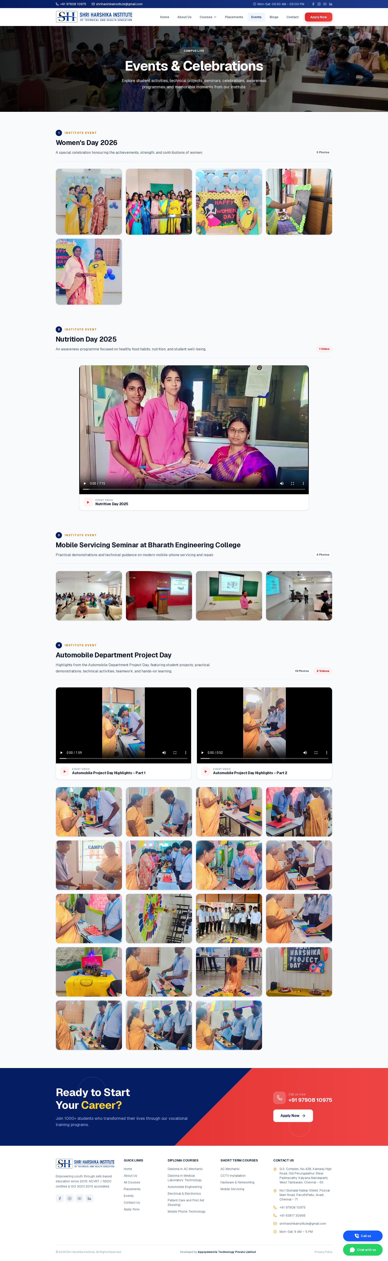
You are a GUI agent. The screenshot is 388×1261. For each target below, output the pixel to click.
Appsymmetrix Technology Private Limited (227, 1252)
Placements (234, 17)
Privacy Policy (323, 1252)
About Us (184, 17)
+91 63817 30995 (293, 1215)
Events (256, 17)
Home (164, 17)
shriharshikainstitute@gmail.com (119, 4)
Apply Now (318, 17)
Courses (206, 17)
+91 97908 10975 (73, 4)
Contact (293, 17)
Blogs (274, 17)
